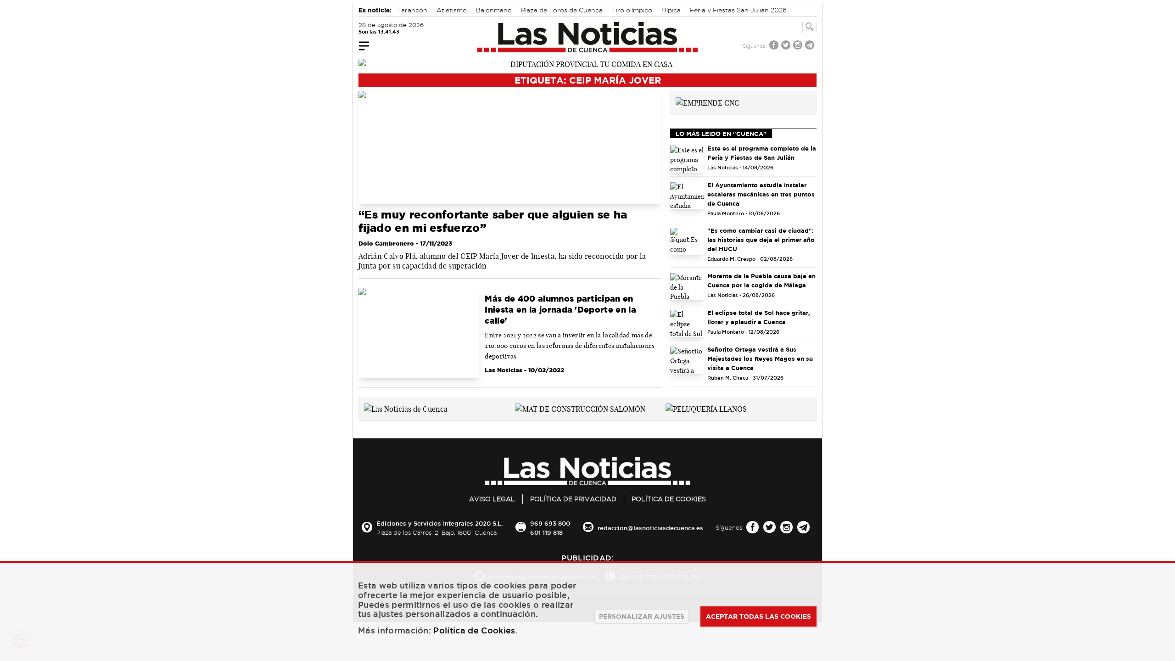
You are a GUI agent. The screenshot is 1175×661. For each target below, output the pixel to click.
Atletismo (451, 10)
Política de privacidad (573, 499)
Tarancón (412, 10)
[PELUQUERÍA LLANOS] (706, 408)
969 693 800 (550, 523)
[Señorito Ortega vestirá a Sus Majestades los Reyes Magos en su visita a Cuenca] (687, 360)
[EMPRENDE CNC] (707, 101)
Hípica (671, 10)
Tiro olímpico (632, 10)
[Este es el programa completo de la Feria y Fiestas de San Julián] (687, 159)
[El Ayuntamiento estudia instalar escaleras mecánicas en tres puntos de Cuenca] (687, 195)
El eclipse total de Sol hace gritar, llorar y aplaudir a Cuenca (758, 317)
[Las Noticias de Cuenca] (587, 37)
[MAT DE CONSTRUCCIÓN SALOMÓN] (580, 408)
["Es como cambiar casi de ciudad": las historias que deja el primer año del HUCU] (687, 241)
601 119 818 (546, 532)
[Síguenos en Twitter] (787, 46)
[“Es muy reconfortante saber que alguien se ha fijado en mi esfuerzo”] (509, 147)
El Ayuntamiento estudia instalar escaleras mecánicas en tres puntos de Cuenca (761, 194)
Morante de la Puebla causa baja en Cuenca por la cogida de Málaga (761, 280)
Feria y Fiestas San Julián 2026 (738, 10)
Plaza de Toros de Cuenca (562, 10)
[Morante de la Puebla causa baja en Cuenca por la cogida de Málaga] (687, 286)
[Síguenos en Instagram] (799, 46)
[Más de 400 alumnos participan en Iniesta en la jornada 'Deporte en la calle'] (418, 333)
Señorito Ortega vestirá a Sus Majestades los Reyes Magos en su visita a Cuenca (760, 358)
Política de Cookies (669, 499)
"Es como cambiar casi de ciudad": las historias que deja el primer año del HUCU (761, 239)
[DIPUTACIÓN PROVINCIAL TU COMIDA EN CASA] (587, 63)
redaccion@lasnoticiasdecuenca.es (650, 528)
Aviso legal (492, 499)
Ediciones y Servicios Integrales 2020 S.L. (439, 523)
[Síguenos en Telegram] (811, 46)
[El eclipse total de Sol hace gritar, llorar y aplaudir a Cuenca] (687, 323)
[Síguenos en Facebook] (775, 46)
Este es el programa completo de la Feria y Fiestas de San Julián (761, 153)
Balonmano (494, 10)
